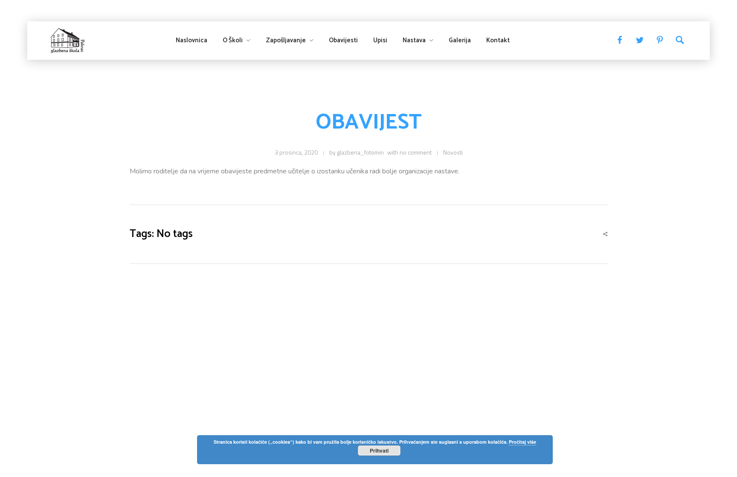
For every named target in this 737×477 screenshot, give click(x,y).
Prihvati (379, 450)
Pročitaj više (522, 442)
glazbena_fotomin (360, 152)
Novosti (453, 152)
